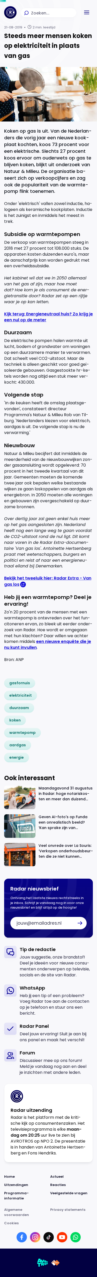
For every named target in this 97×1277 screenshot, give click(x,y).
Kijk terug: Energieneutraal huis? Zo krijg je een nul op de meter (48, 317)
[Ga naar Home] (10, 12)
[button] (86, 12)
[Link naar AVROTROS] (42, 1263)
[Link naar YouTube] (62, 1237)
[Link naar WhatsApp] (75, 1237)
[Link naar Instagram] (35, 1237)
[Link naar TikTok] (48, 1237)
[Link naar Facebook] (22, 1237)
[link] (19, 683)
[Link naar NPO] (55, 1263)
